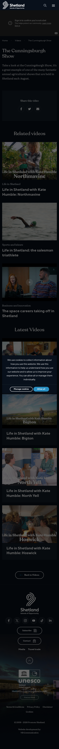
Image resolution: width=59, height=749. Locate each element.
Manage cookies (21, 389)
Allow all (41, 389)
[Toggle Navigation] (53, 5)
